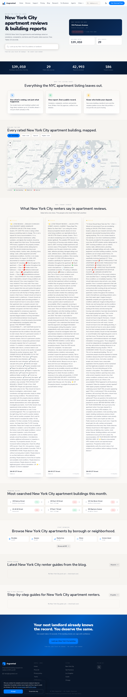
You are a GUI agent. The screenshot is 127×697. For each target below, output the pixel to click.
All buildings (13, 135)
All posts (113, 565)
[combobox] (93, 3)
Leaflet (111, 187)
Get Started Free (117, 3)
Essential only (33, 691)
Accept (13, 691)
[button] (86, 162)
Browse (27, 3)
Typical (35, 135)
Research (55, 3)
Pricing (42, 3)
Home (21, 3)
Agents (73, 3)
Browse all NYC (62, 546)
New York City (69, 666)
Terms (36, 677)
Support (35, 3)
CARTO (117, 187)
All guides (113, 595)
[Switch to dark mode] (106, 3)
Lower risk (25, 135)
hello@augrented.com (10, 674)
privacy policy (22, 687)
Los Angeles (69, 673)
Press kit (36, 670)
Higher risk (46, 135)
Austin (67, 677)
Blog (48, 3)
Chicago (67, 680)
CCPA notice (32, 687)
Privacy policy (38, 673)
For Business (65, 3)
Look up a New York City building (63, 641)
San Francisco (69, 670)
